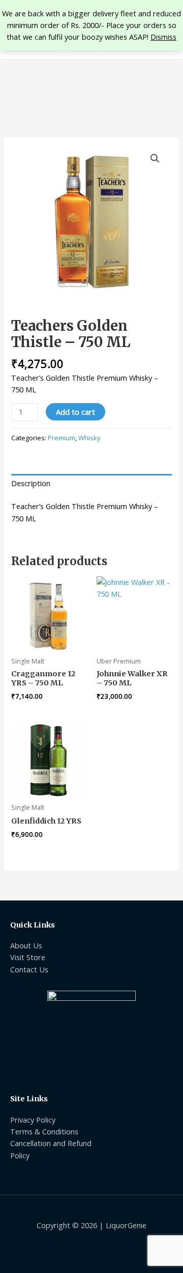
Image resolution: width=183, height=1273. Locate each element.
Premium (61, 437)
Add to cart (75, 412)
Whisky (89, 437)
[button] (155, 158)
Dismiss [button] (163, 37)
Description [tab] (30, 483)
